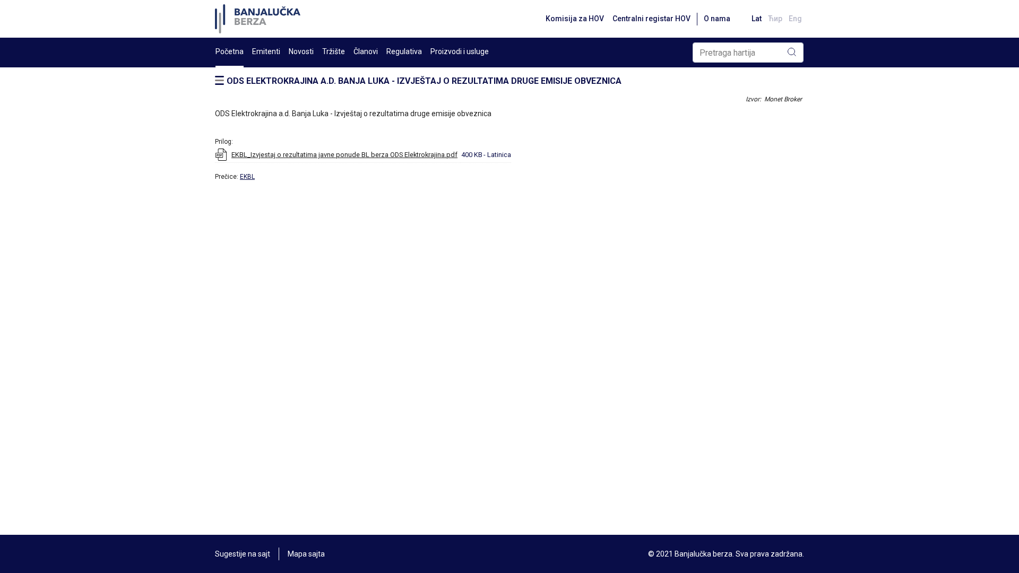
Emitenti (266, 51)
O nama (717, 18)
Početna (229, 51)
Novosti (301, 51)
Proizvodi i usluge (459, 51)
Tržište (333, 51)
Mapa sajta (306, 554)
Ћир (775, 18)
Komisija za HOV (575, 18)
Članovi (365, 51)
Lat (757, 18)
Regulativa (404, 51)
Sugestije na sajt (242, 554)
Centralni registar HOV (651, 18)
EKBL (247, 176)
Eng (795, 18)
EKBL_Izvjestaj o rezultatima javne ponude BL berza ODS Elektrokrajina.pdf (344, 155)
